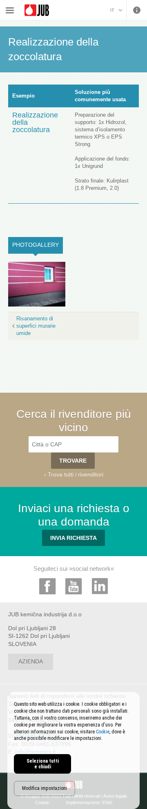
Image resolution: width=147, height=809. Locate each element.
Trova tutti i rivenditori (75, 474)
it (112, 10)
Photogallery (37, 244)
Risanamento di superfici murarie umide (36, 325)
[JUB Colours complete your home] (36, 10)
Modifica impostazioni (44, 788)
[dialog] (73, 750)
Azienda (30, 661)
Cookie (102, 732)
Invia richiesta (73, 538)
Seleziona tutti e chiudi (43, 764)
